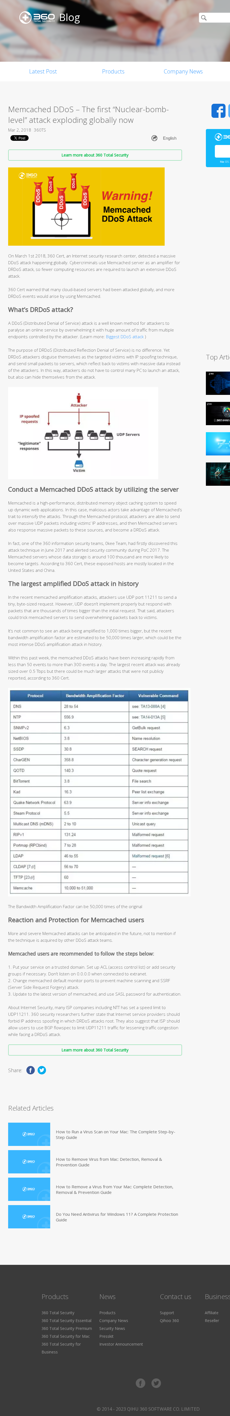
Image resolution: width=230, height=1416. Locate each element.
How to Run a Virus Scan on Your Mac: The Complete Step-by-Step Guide (115, 1134)
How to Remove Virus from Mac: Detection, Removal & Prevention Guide (109, 1162)
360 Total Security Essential (66, 1320)
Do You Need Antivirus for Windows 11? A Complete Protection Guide (117, 1216)
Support (167, 1312)
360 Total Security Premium (67, 1328)
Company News (183, 71)
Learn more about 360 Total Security (94, 155)
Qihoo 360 (169, 1320)
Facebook (218, 111)
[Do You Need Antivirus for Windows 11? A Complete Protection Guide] (29, 1216)
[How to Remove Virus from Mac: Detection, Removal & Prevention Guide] (29, 1161)
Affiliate (212, 1312)
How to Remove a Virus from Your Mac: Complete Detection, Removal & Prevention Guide (114, 1189)
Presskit (106, 1336)
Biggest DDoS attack (125, 336)
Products (113, 71)
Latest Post (43, 71)
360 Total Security (58, 1312)
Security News (112, 1328)
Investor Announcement (121, 1344)
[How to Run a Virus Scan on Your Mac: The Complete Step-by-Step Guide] (29, 1134)
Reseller (212, 1320)
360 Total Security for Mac (66, 1336)
